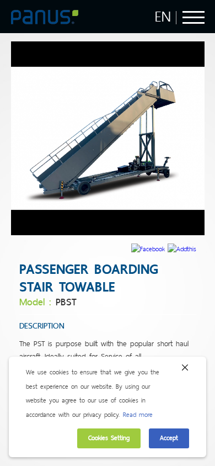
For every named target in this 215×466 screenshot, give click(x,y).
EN (163, 17)
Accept (169, 437)
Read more (138, 414)
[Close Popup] (185, 370)
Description (41, 325)
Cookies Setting (109, 437)
